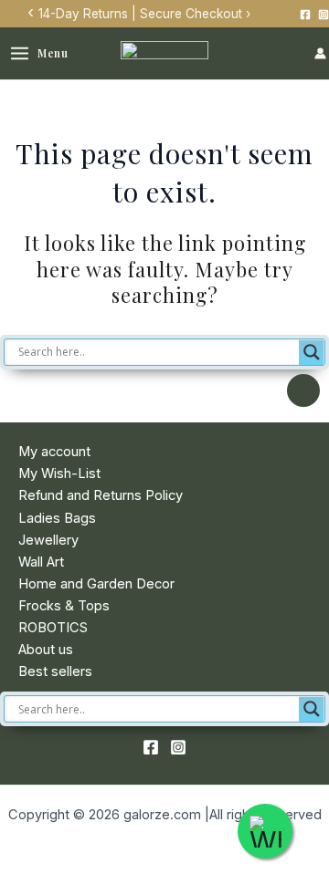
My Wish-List (59, 473)
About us (45, 649)
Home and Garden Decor (96, 584)
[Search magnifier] (311, 352)
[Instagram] (323, 14)
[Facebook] (305, 14)
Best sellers (55, 671)
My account (54, 451)
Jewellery (48, 540)
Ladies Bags (57, 518)
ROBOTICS (53, 627)
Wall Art (41, 562)
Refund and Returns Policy (100, 495)
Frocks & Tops (64, 606)
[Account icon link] (320, 53)
